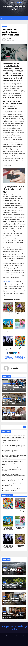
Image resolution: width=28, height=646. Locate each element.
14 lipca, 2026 (8, 587)
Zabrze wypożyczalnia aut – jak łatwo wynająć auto (13, 584)
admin (10, 38)
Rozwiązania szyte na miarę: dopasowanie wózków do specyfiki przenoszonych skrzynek (13, 469)
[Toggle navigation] (15, 18)
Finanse (9, 640)
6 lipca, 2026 (7, 617)
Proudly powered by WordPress (9, 635)
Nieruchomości (19, 640)
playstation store (8, 281)
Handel (13, 640)
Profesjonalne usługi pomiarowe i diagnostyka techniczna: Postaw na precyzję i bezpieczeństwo (14, 457)
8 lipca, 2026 (7, 602)
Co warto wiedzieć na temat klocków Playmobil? (19, 357)
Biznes (5, 412)
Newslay (22, 635)
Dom (6, 640)
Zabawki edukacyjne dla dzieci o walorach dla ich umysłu (9, 358)
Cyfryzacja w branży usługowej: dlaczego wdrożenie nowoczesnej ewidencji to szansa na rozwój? (13, 463)
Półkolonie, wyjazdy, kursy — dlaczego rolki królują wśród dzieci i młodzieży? (14, 387)
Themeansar (13, 636)
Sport (11, 643)
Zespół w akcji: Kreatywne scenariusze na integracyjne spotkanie (13, 415)
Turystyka (16, 643)
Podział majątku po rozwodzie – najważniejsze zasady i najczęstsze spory (13, 615)
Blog (4, 398)
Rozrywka (5, 26)
